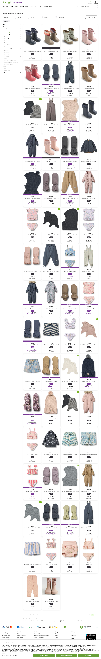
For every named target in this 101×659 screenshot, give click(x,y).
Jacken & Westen (8, 34)
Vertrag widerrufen (38, 639)
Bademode (7, 50)
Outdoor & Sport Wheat (54, 621)
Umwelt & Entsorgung (39, 637)
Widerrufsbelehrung (21, 635)
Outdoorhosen (7, 38)
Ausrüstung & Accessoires (10, 48)
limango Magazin (6, 637)
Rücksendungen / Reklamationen (41, 635)
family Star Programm (7, 634)
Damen (56, 639)
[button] (96, 2)
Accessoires (6, 56)
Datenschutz (20, 637)
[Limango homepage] (7, 2)
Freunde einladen (6, 635)
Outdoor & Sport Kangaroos (79, 621)
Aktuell (72, 634)
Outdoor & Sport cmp (66, 621)
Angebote (57, 634)
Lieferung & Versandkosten (40, 634)
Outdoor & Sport (8, 32)
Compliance (19, 639)
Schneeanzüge (7, 42)
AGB (18, 634)
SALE (4, 72)
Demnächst (73, 635)
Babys (4, 24)
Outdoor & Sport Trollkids (29, 621)
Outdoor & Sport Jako (42, 621)
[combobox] (86, 6)
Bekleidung (6, 28)
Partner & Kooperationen (7, 639)
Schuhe (5, 30)
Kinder (4, 26)
